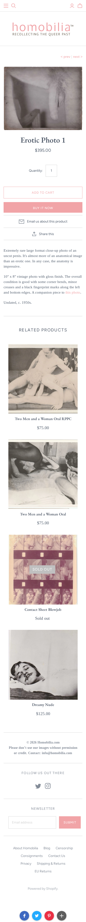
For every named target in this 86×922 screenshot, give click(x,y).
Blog (46, 848)
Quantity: (36, 171)
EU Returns (43, 871)
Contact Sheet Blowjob (43, 609)
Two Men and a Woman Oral (43, 514)
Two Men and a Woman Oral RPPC (43, 418)
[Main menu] (6, 5)
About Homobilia (25, 848)
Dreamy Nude (43, 704)
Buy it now (43, 208)
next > (77, 57)
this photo (72, 292)
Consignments (32, 856)
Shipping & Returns (51, 864)
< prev (65, 57)
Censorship (64, 848)
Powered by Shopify (43, 889)
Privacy (26, 864)
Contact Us (56, 856)
